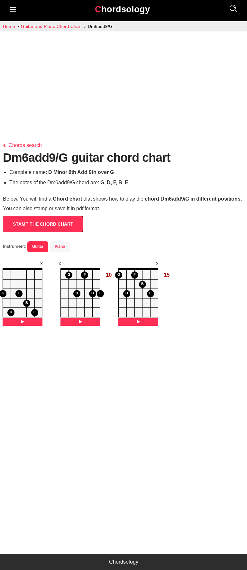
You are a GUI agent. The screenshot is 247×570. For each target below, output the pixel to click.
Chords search (24, 145)
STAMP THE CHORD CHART (43, 224)
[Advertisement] (123, 80)
